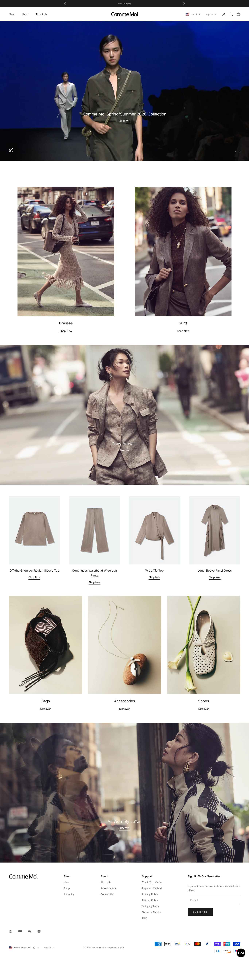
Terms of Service (151, 912)
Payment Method (152, 888)
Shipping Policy (150, 906)
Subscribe (200, 911)
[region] (124, 91)
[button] (239, 952)
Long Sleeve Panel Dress (215, 570)
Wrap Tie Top (154, 570)
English (209, 14)
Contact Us (106, 894)
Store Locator (108, 888)
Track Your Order (152, 882)
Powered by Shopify (114, 947)
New (11, 14)
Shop (25, 14)
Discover (124, 120)
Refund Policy (150, 900)
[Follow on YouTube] (20, 931)
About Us (41, 14)
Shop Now (66, 330)
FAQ (144, 918)
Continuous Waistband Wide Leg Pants (94, 573)
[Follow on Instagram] (10, 931)
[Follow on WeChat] (29, 931)
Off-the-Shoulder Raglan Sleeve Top (34, 570)
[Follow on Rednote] (39, 931)
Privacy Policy (150, 894)
